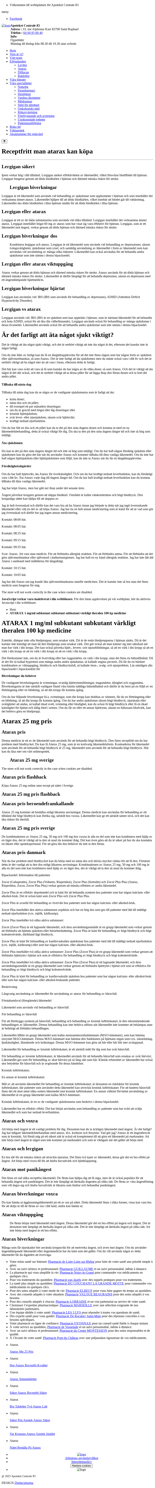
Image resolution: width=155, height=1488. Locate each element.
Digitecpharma (24, 1483)
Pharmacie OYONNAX (75, 1323)
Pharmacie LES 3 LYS (66, 1312)
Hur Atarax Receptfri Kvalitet (28, 1365)
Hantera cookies (81, 1465)
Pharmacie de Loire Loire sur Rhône (71, 1261)
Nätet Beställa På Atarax (25, 1447)
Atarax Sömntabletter (23, 1379)
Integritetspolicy (81, 1461)
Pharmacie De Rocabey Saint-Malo (78, 1316)
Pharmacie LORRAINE (71, 1301)
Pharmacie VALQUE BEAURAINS (88, 1294)
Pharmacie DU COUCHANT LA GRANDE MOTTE (89, 1283)
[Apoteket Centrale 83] (6, 25)
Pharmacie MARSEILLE (76, 1305)
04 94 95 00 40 (33, 32)
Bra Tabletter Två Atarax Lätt (28, 1406)
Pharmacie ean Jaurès (67, 1280)
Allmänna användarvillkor (81, 1458)
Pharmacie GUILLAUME (76, 1269)
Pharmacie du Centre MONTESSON (83, 1330)
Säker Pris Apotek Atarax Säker (30, 1420)
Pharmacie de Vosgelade (62, 1327)
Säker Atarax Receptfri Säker (28, 1392)
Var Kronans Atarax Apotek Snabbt (32, 1434)
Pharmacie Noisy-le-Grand (77, 1272)
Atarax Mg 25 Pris (21, 1351)
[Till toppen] (4, 141)
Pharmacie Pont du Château (60, 1338)
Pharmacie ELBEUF (79, 1290)
